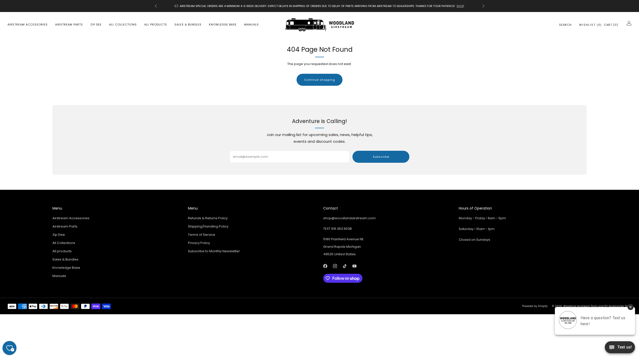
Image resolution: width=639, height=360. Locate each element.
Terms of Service (201, 234)
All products (155, 24)
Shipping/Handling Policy (208, 226)
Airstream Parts (69, 24)
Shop (460, 6)
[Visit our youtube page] (354, 266)
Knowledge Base (223, 24)
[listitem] (320, 6)
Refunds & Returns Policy (208, 218)
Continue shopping (319, 80)
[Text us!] (620, 349)
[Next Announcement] (483, 6)
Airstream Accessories (27, 24)
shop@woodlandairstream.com (349, 218)
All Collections (123, 24)
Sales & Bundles (187, 24)
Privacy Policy (199, 242)
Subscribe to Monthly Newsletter (214, 251)
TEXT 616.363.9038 (337, 228)
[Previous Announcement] (156, 6)
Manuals (251, 24)
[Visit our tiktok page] (344, 266)
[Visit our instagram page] (335, 266)
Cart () (611, 25)
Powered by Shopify (535, 306)
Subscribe (381, 157)
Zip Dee (96, 24)
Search (565, 25)
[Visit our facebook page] (325, 266)
